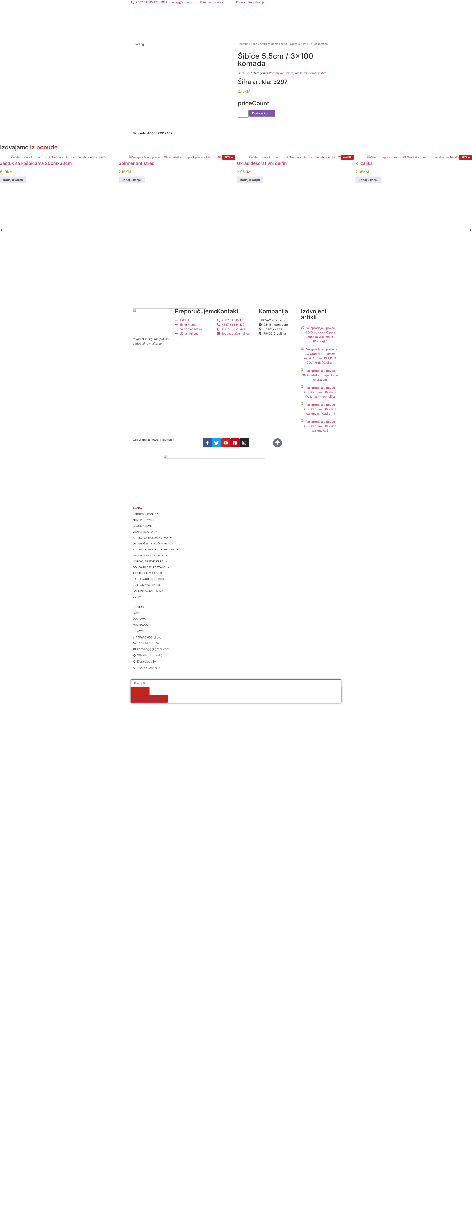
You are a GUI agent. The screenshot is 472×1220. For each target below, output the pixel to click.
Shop (254, 44)
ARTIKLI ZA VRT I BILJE (148, 573)
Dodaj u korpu (262, 113)
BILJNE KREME (142, 525)
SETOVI (137, 596)
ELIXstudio (167, 440)
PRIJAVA (138, 630)
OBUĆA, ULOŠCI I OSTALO (149, 567)
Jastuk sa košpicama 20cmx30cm (36, 163)
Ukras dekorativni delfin (262, 163)
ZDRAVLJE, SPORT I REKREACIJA (154, 549)
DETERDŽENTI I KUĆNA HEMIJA (153, 543)
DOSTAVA (139, 618)
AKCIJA (137, 508)
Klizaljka (364, 163)
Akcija (229, 157)
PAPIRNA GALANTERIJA (148, 590)
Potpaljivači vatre (281, 73)
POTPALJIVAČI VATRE (147, 584)
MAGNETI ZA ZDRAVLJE (148, 555)
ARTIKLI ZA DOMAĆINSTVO (150, 537)
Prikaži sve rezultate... (149, 699)
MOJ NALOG (140, 624)
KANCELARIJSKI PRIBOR (148, 578)
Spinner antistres (136, 163)
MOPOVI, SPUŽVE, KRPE (148, 561)
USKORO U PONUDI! (145, 514)
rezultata (140, 691)
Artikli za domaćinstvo (274, 44)
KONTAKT (139, 606)
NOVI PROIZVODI (144, 519)
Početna (243, 44)
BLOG (136, 612)
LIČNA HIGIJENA (143, 531)
